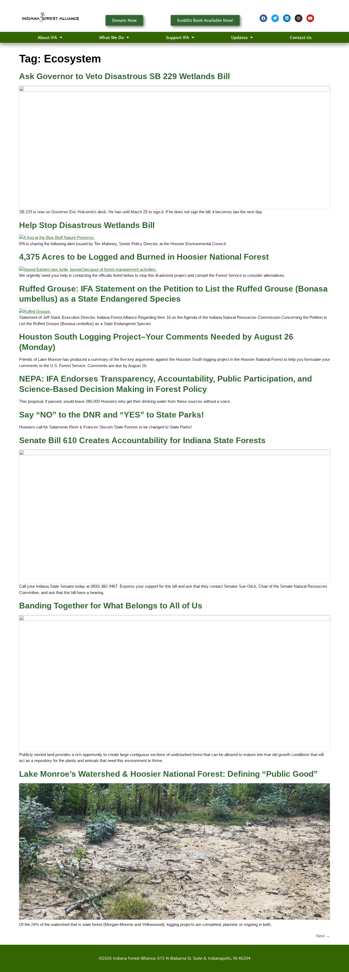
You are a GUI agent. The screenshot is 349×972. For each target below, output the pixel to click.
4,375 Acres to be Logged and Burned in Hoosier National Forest (144, 256)
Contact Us (300, 37)
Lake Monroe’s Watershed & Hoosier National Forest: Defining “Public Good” (168, 773)
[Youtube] (310, 18)
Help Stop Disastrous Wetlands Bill (87, 225)
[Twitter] (275, 18)
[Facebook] (263, 18)
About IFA (47, 37)
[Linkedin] (287, 18)
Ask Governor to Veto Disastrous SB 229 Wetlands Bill (124, 76)
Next (323, 936)
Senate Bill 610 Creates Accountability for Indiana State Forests (142, 440)
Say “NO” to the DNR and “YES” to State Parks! (111, 414)
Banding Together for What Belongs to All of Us (110, 605)
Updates (239, 37)
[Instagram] (298, 18)
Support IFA (177, 37)
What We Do (111, 37)
